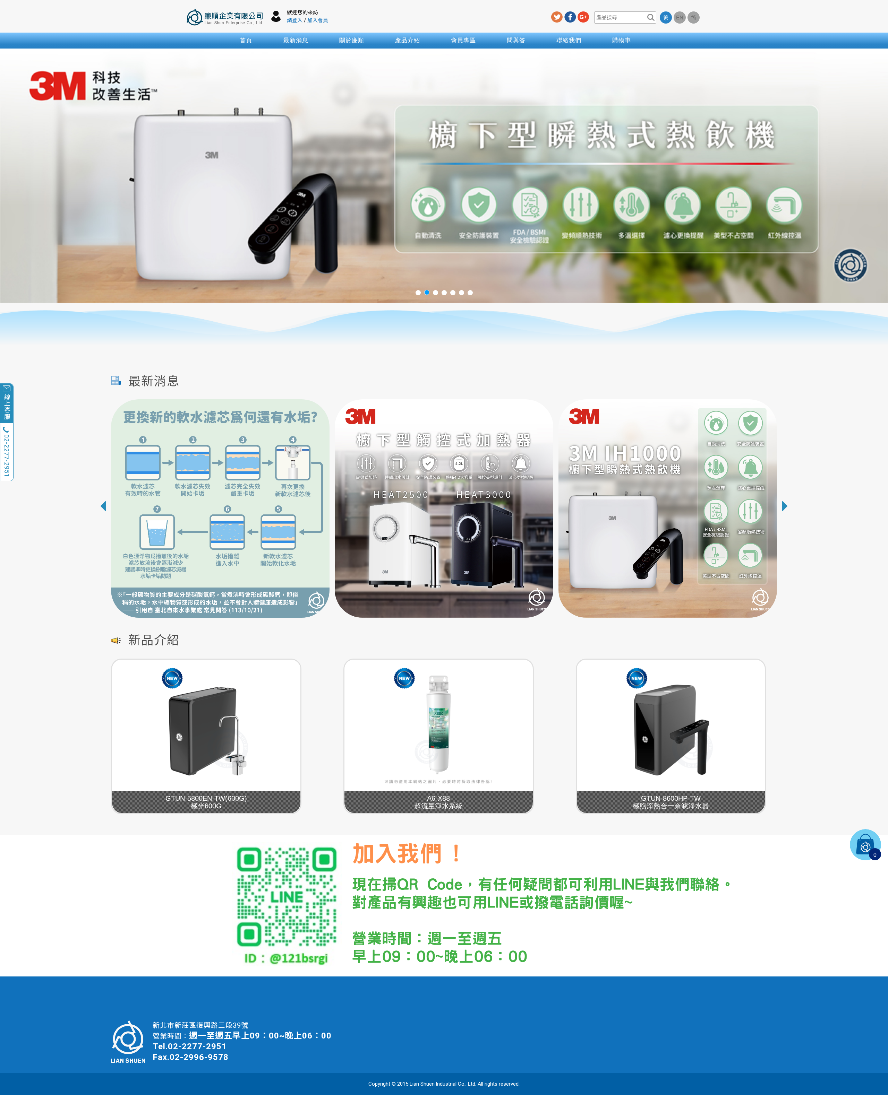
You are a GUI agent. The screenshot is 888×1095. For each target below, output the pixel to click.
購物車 (621, 40)
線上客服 (6, 406)
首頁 (246, 40)
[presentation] (103, 506)
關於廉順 (351, 40)
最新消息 (295, 40)
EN (679, 17)
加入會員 (317, 20)
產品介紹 (407, 40)
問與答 (516, 40)
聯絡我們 (568, 40)
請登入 (294, 20)
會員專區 (463, 40)
